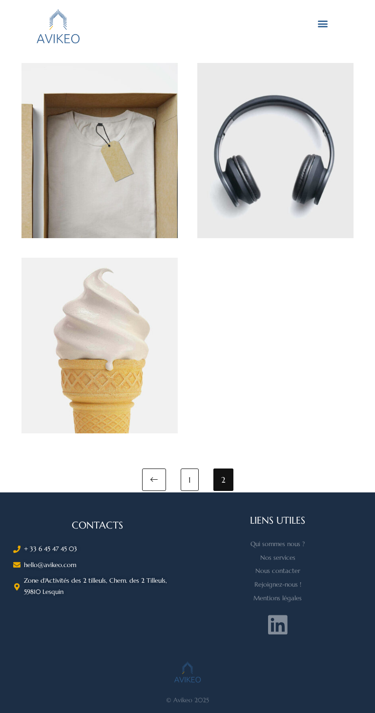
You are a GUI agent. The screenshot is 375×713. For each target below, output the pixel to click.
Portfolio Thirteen (99, 146)
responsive (275, 130)
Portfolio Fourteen (275, 146)
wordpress (99, 325)
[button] (322, 23)
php (99, 130)
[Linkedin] (278, 625)
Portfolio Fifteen (99, 341)
